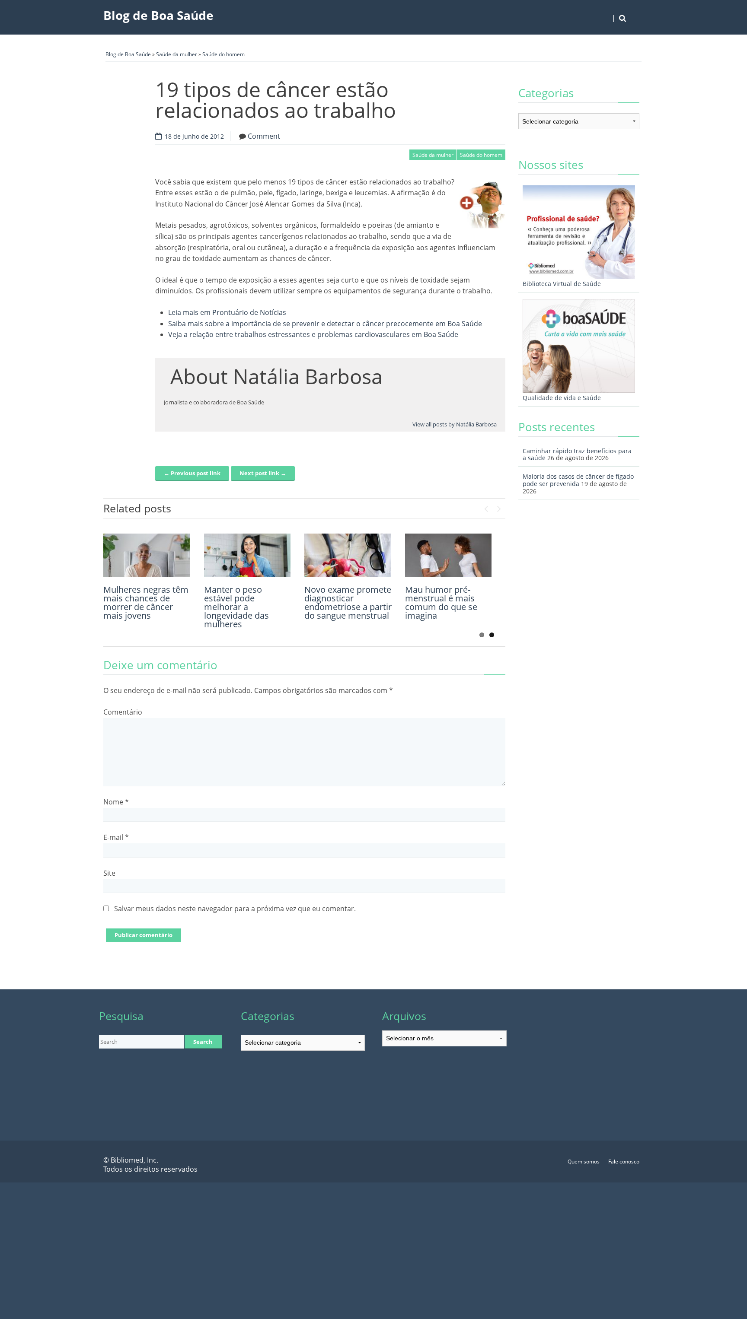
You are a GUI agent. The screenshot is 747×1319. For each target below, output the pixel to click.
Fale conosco (623, 1161)
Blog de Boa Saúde (158, 15)
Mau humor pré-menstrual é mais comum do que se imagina (441, 602)
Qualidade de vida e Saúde (562, 398)
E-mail (116, 837)
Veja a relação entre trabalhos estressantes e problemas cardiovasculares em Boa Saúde (313, 334)
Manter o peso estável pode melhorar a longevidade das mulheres (236, 607)
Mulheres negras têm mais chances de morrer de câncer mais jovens (145, 602)
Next (498, 506)
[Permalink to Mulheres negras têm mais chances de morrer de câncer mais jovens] (146, 555)
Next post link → (262, 473)
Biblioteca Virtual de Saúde (562, 284)
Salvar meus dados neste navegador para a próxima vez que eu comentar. (235, 908)
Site (109, 873)
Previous (485, 506)
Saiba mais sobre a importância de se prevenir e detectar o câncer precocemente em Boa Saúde (325, 323)
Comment (264, 136)
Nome (116, 802)
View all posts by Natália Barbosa (454, 424)
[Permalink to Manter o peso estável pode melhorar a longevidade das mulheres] (247, 555)
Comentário (122, 712)
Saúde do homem (223, 54)
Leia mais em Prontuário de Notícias (227, 312)
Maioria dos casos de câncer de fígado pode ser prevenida (578, 480)
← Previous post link (192, 473)
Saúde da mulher (176, 54)
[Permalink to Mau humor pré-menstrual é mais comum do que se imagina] (448, 555)
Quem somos (584, 1161)
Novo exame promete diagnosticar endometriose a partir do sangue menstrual (348, 602)
